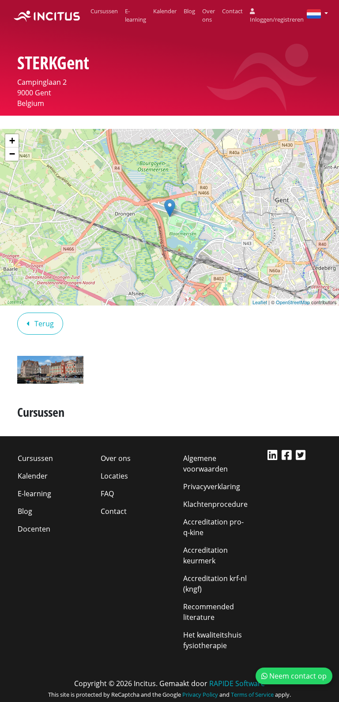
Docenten (34, 529)
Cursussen (104, 11)
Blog (189, 11)
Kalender (165, 11)
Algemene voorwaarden (205, 463)
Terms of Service (252, 694)
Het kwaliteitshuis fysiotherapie (212, 640)
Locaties (114, 476)
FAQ (107, 493)
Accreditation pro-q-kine (213, 527)
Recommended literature (208, 612)
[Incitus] (47, 15)
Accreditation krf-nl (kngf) (215, 584)
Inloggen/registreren (277, 19)
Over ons (208, 15)
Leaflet (259, 302)
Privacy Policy (200, 694)
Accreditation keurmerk (205, 555)
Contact (232, 11)
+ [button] (12, 140)
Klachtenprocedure (215, 504)
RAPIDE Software (237, 683)
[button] (314, 13)
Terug (43, 323)
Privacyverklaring (211, 486)
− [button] (12, 153)
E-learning (135, 15)
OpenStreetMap (293, 302)
